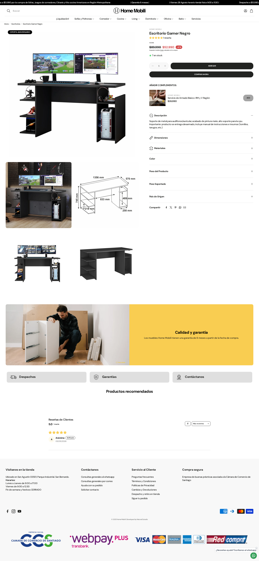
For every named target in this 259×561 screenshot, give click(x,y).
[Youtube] (19, 511)
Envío (161, 50)
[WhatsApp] (180, 207)
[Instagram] (13, 511)
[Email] (184, 207)
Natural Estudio (142, 519)
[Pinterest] (175, 207)
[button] (25, 11)
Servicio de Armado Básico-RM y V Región (189, 97)
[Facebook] (166, 207)
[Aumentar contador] (165, 65)
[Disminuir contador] (152, 65)
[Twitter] (171, 207)
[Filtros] (188, 423)
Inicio (6, 24)
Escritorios (15, 24)
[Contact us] (253, 555)
